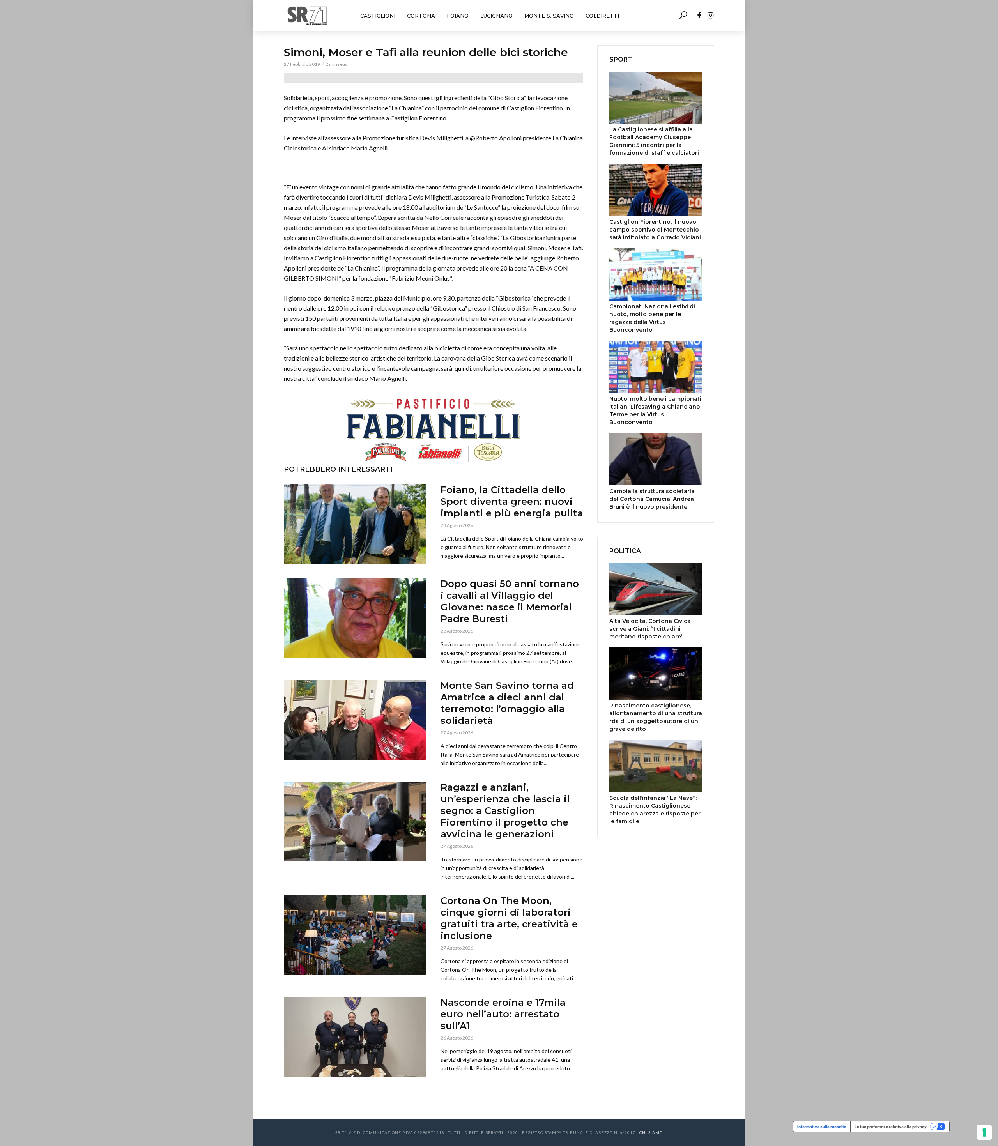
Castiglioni (377, 15)
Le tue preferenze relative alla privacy (891, 1126)
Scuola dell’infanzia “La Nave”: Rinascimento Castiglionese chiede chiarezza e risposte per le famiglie (655, 809)
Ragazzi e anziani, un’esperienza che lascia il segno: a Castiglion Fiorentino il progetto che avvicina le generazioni (505, 811)
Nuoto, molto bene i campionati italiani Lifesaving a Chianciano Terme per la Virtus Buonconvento (655, 410)
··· (632, 15)
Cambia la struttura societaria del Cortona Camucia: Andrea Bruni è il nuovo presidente (652, 499)
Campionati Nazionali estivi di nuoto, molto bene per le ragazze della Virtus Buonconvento (652, 318)
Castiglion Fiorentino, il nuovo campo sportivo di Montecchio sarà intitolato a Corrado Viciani (655, 229)
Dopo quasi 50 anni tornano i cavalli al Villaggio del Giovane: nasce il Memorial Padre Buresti (510, 601)
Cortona (421, 15)
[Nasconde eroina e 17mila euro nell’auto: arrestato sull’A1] (355, 1037)
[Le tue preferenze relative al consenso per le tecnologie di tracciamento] (984, 1132)
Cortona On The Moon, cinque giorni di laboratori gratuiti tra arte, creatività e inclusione (509, 918)
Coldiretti (602, 15)
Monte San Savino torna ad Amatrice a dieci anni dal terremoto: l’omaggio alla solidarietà (507, 703)
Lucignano (496, 15)
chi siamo (651, 1132)
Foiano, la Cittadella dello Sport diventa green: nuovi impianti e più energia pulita (512, 501)
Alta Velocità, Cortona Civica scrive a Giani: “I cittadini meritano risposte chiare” (650, 628)
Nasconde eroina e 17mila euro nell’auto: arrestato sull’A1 (503, 1014)
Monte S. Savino (549, 15)
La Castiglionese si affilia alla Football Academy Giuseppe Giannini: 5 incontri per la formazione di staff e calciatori (654, 141)
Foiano (458, 15)
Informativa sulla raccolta (821, 1126)
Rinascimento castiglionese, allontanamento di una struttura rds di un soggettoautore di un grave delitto (655, 717)
